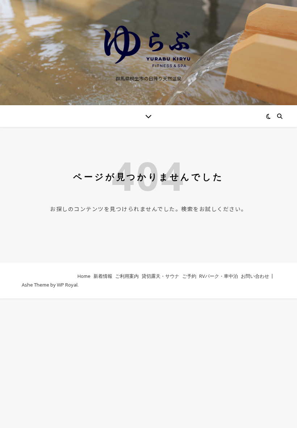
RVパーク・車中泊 (218, 276)
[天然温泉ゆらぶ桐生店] (148, 46)
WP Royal (67, 284)
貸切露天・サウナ (160, 276)
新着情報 (102, 276)
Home (84, 276)
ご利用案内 (127, 276)
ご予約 (189, 276)
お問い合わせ (255, 276)
